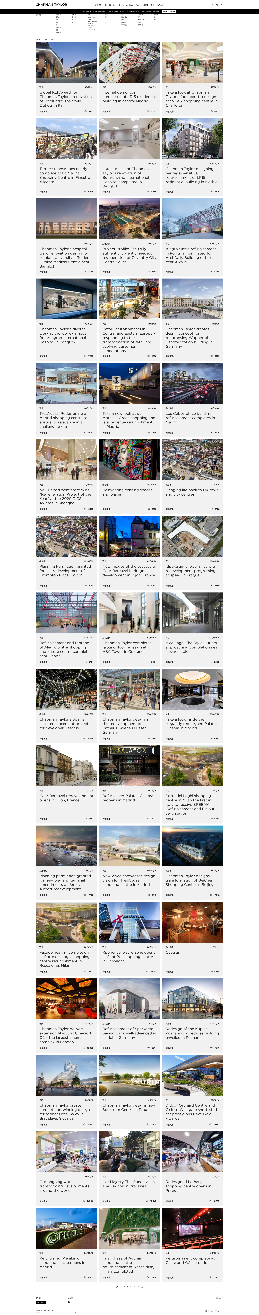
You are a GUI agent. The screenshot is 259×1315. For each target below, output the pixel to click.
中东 (106, 19)
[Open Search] (213, 5)
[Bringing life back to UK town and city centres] (192, 459)
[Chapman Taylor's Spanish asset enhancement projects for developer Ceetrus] (66, 689)
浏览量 (51, 39)
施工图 (74, 19)
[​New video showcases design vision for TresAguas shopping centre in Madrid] (129, 846)
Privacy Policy (60, 1312)
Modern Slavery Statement (74, 1312)
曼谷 (122, 19)
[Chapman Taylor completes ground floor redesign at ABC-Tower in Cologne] (129, 612)
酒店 (57, 30)
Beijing (123, 22)
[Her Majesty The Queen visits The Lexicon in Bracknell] (129, 1151)
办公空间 (58, 27)
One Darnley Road (213, 1311)
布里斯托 (124, 25)
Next (140, 1287)
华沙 (155, 19)
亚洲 (106, 17)
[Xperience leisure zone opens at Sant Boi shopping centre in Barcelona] (129, 922)
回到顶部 (219, 1298)
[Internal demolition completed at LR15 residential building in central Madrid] (129, 62)
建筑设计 (74, 14)
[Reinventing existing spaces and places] (129, 459)
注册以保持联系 (41, 1302)
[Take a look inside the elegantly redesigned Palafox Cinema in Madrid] (192, 689)
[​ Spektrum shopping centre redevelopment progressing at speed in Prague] (192, 536)
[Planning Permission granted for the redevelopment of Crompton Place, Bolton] (66, 536)
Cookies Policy (155, 11)
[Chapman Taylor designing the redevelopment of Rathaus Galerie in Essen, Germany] (129, 689)
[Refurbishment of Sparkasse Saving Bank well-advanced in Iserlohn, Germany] (129, 998)
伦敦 (122, 14)
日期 (46, 39)
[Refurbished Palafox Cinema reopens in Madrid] (129, 765)
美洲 (106, 22)
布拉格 (156, 14)
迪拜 (139, 17)
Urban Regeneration (92, 28)
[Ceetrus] (192, 922)
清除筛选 (38, 15)
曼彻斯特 (140, 25)
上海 (155, 17)
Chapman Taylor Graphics (215, 1310)
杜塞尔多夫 (141, 19)
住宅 (57, 22)
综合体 (58, 17)
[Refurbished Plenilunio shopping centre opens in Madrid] (66, 1228)
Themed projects (90, 24)
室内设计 (74, 17)
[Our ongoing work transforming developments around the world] (66, 1151)
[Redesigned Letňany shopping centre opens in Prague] (192, 1151)
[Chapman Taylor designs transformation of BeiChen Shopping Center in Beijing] (192, 846)
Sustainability (92, 17)
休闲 (57, 25)
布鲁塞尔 (140, 14)
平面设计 (74, 22)
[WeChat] (218, 5)
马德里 (140, 22)
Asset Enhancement (92, 20)
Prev (118, 1287)
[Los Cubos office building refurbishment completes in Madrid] (192, 383)
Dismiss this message (169, 11)
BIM (89, 14)
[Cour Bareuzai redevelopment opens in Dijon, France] (66, 765)
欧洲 (106, 14)
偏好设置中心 (39, 1312)
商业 (57, 19)
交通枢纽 (58, 32)
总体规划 (58, 14)
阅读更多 (43, 111)
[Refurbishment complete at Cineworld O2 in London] (192, 1228)
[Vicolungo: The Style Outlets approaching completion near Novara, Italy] (192, 612)
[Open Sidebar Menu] (224, 5)
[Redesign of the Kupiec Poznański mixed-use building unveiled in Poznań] (192, 998)
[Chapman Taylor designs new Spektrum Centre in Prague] (129, 1075)
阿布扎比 (124, 17)
